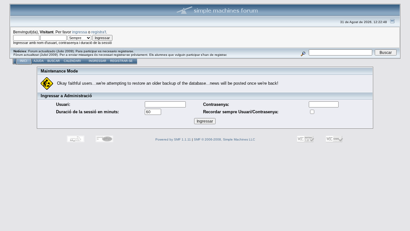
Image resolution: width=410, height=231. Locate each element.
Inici (23, 61)
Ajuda (39, 61)
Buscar (53, 61)
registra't (98, 32)
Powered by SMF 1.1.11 (173, 139)
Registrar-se (121, 61)
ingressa (79, 32)
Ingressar (97, 61)
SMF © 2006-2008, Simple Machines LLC (224, 139)
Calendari (72, 61)
